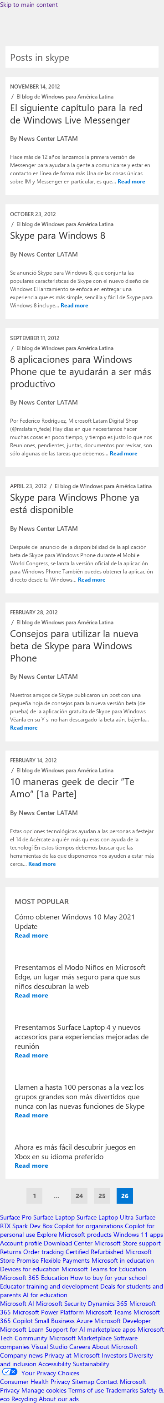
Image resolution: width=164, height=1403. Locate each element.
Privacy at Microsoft (72, 1355)
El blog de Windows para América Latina (64, 96)
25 (102, 1195)
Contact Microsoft (121, 1381)
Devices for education (30, 1269)
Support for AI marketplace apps (91, 1329)
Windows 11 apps (138, 1234)
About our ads (59, 1398)
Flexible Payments (65, 1260)
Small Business (55, 1320)
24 (79, 1195)
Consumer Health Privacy (35, 1381)
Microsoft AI (17, 1303)
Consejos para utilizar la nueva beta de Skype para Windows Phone (74, 645)
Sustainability (91, 1363)
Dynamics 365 (108, 1303)
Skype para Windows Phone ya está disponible (74, 502)
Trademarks (122, 1390)
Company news (21, 1355)
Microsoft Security (61, 1303)
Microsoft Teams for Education (104, 1269)
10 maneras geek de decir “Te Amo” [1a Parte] (72, 787)
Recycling (24, 1398)
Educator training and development (49, 1286)
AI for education (45, 1294)
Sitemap (83, 1381)
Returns (10, 1251)
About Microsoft (115, 1346)
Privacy (10, 1390)
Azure (84, 1320)
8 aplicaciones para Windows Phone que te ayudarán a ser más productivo (80, 371)
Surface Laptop (54, 1217)
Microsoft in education (123, 1260)
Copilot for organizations (88, 1225)
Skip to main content (29, 4)
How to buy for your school (108, 1277)
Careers (79, 1346)
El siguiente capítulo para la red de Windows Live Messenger (76, 113)
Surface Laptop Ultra (105, 1217)
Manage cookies (44, 1390)
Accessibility (54, 1363)
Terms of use (86, 1390)
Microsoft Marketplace (80, 1338)
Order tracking (43, 1251)
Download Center (68, 1243)
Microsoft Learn (22, 1329)
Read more (131, 181)
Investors (114, 1355)
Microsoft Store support (127, 1243)
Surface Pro (15, 1217)
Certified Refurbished (94, 1251)
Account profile (21, 1243)
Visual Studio (49, 1346)
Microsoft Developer (122, 1320)
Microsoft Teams (109, 1312)
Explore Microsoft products (74, 1234)
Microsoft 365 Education (34, 1277)
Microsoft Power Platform (48, 1312)
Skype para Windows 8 (57, 234)
